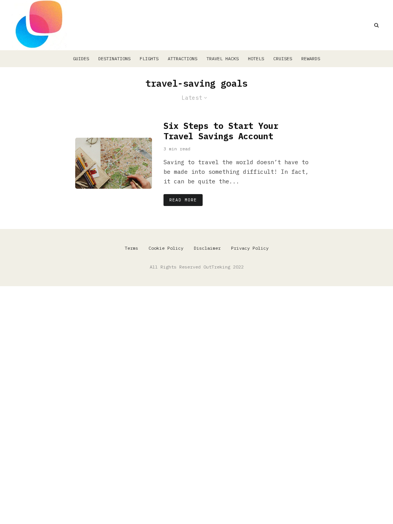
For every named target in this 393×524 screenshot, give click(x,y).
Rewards (310, 58)
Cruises (282, 58)
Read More (183, 200)
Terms (131, 248)
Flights (149, 58)
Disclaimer (207, 248)
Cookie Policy (166, 248)
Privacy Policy (250, 248)
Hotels (256, 58)
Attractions (182, 58)
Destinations (114, 58)
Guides (81, 58)
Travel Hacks (222, 58)
